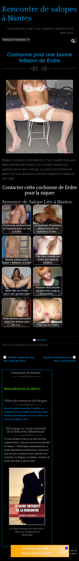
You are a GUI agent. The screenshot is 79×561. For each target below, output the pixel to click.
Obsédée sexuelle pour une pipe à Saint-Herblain (59, 359)
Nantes (25, 412)
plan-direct (41, 340)
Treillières (17, 419)
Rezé (39, 412)
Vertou (26, 419)
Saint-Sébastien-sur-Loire (24, 415)
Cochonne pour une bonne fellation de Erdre (39, 57)
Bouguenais (25, 408)
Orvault (33, 412)
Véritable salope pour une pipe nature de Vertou (18, 359)
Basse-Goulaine (11, 408)
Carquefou (36, 408)
